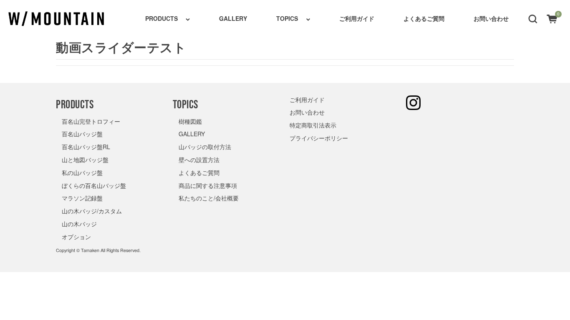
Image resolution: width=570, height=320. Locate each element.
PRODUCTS (161, 18)
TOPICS (287, 18)
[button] (532, 18)
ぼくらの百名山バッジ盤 (94, 185)
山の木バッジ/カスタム (92, 211)
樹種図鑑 (190, 121)
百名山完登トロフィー (91, 121)
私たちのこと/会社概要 (209, 198)
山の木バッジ (79, 224)
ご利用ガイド (356, 18)
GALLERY (233, 18)
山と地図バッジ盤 (85, 159)
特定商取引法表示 (313, 125)
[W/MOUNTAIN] (56, 18)
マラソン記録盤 (82, 198)
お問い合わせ (491, 18)
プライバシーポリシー (319, 138)
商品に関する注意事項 (208, 185)
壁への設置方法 (199, 159)
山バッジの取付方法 (205, 146)
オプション (76, 236)
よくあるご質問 (424, 18)
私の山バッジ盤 (82, 172)
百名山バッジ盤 (82, 134)
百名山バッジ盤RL (86, 146)
